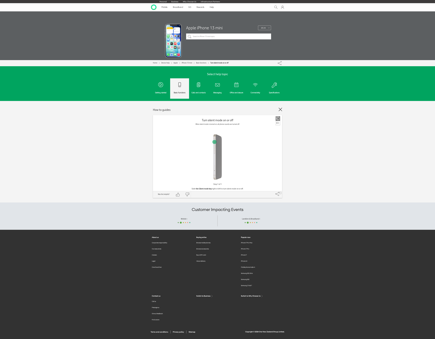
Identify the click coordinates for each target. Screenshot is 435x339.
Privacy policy (178, 332)
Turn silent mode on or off (219, 63)
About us (155, 237)
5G (189, 7)
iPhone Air (244, 261)
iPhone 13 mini (187, 63)
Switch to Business (203, 296)
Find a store (155, 320)
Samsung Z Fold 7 (246, 285)
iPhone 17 (244, 255)
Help (212, 7)
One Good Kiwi (157, 267)
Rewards (200, 7)
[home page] (154, 7)
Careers (154, 255)
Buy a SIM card (201, 255)
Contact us (156, 296)
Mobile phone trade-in (248, 267)
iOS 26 (263, 28)
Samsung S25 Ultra (247, 273)
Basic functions (201, 63)
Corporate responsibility (159, 243)
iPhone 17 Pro (245, 249)
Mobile (164, 7)
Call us (154, 301)
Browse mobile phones (203, 243)
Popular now (245, 237)
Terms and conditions (159, 332)
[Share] (280, 193)
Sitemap (192, 332)
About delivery (200, 261)
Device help (165, 63)
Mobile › (184, 219)
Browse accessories (202, 249)
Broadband (178, 7)
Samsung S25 (245, 279)
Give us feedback (157, 313)
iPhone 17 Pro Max (246, 243)
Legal (153, 261)
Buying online (201, 237)
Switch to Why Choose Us (251, 296)
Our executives (156, 249)
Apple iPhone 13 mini (204, 27)
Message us (155, 307)
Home (155, 63)
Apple (176, 63)
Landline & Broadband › (251, 219)
